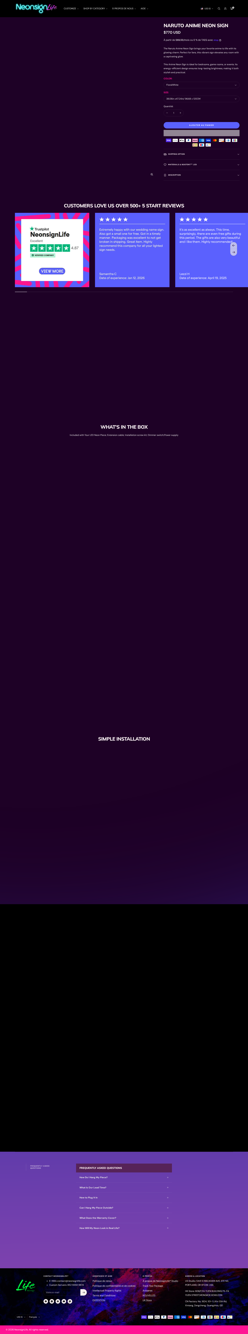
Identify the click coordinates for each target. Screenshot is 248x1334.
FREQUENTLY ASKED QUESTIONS (40, 1167)
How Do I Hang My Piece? (94, 1177)
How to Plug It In (89, 1197)
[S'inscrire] (83, 1292)
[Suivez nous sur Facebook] (45, 1301)
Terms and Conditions (104, 1295)
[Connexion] (225, 8)
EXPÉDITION (99, 1300)
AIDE (143, 8)
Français (33, 1317)
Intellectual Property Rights (107, 1290)
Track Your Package (153, 1285)
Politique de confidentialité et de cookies (114, 1285)
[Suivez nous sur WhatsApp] (70, 1301)
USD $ (207, 8)
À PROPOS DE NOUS (123, 8)
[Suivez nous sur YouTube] (64, 1301)
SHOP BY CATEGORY (94, 8)
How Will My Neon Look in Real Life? (100, 1228)
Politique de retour (102, 1280)
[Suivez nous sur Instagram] (52, 1301)
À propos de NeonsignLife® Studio (160, 1280)
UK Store (147, 1300)
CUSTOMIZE (70, 8)
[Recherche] (219, 8)
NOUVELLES (149, 1295)
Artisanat (147, 1290)
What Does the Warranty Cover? (98, 1217)
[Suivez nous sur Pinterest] (58, 1301)
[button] (202, 133)
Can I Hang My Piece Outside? (96, 1207)
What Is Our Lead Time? (93, 1187)
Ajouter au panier (201, 125)
